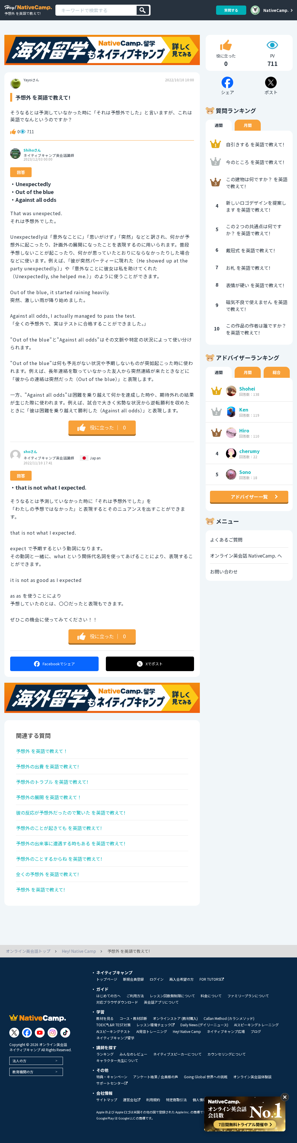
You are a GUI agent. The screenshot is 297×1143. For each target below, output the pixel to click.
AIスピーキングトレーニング (256, 1025)
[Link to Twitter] (14, 1033)
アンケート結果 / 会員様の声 (155, 1077)
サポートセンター (110, 1083)
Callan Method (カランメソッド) (229, 1018)
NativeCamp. (276, 10)
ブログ (256, 1031)
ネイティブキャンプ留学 (115, 1038)
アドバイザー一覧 (249, 496)
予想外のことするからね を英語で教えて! (59, 858)
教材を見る (105, 1018)
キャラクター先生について (117, 1060)
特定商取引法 (176, 1099)
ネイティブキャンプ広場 (226, 1031)
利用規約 (153, 1099)
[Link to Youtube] (40, 1033)
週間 (219, 125)
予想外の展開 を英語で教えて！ (49, 797)
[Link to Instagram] (52, 1033)
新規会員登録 (133, 979)
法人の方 (19, 1060)
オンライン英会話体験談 (252, 1077)
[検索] (143, 10)
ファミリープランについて (248, 996)
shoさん (30, 451)
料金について (211, 996)
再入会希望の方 (181, 979)
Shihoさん (32, 150)
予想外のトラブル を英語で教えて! (52, 781)
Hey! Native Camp (187, 1031)
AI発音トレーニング (151, 1031)
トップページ (106, 979)
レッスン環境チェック (153, 1025)
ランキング (105, 1054)
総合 (277, 372)
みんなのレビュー (133, 1054)
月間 (248, 125)
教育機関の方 (22, 1071)
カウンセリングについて (226, 1054)
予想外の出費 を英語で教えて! (47, 766)
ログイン (157, 979)
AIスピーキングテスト (113, 1031)
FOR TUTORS (210, 979)
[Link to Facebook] (27, 1033)
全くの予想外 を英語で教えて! (47, 874)
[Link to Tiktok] (65, 1033)
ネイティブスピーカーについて (177, 1054)
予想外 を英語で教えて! (40, 889)
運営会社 (130, 1100)
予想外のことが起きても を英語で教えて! (59, 827)
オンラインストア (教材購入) (175, 1018)
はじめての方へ (108, 996)
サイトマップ (106, 1099)
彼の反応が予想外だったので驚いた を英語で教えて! (70, 812)
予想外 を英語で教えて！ (42, 750)
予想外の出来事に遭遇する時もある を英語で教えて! (70, 843)
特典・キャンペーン (111, 1077)
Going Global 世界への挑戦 (205, 1077)
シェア (59, 663)
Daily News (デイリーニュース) (204, 1025)
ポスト (154, 663)
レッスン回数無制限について (172, 996)
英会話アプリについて (161, 1002)
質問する (231, 10)
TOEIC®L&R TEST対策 (113, 1025)
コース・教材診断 (133, 1018)
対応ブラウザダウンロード (117, 1002)
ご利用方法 (135, 996)
